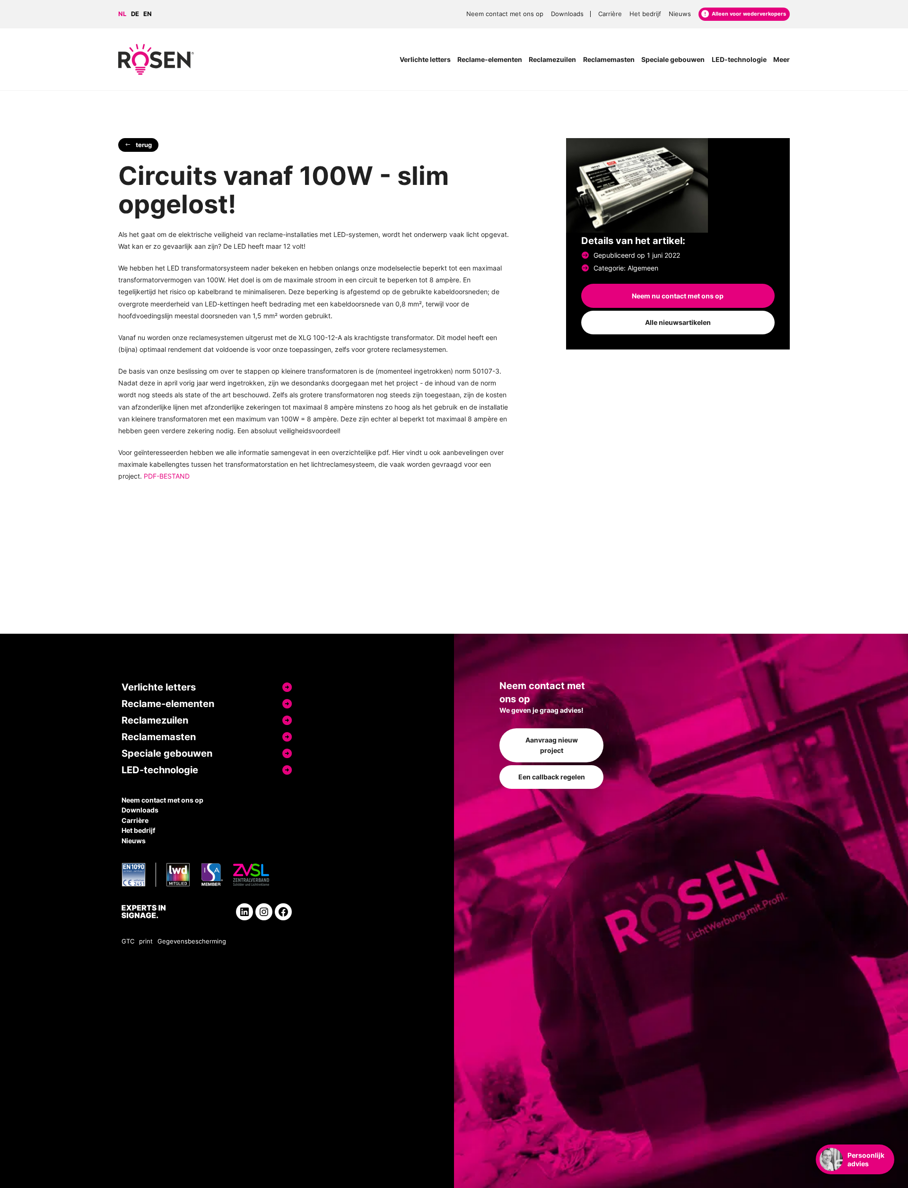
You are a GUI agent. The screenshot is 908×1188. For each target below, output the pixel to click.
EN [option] (147, 13)
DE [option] (135, 13)
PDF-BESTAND (167, 476)
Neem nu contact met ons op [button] (678, 296)
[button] (138, 145)
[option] (137, 14)
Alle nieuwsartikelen (678, 322)
